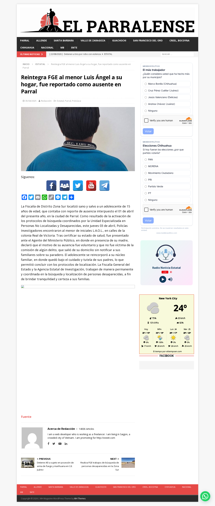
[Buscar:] (177, 54)
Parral (24, 40)
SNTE (74, 47)
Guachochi (119, 40)
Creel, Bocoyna (179, 40)
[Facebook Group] (64, 185)
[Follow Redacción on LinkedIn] (64, 443)
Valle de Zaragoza (93, 40)
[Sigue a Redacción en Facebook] (48, 443)
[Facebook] (51, 185)
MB (62, 47)
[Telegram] (104, 185)
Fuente (26, 417)
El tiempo (157, 351)
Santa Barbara (64, 40)
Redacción (46, 100)
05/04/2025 (30, 100)
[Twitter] (78, 185)
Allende (41, 40)
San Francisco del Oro (148, 40)
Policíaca (76, 100)
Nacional (47, 47)
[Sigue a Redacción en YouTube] (58, 443)
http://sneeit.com (106, 437)
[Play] (163, 279)
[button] (205, 496)
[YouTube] (91, 185)
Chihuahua (27, 47)
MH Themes (79, 498)
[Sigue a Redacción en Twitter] (52, 443)
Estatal (60, 100)
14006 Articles (86, 428)
